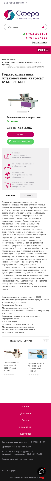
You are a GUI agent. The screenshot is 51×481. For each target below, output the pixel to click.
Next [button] (47, 340)
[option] (13, 370)
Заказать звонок (39, 42)
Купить (20, 134)
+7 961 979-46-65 (36, 37)
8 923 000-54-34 (38, 442)
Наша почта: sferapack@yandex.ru (17, 451)
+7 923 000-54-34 (36, 33)
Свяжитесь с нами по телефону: (16, 442)
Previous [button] (44, 340)
